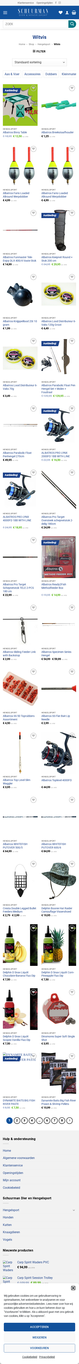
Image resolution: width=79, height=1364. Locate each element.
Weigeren (39, 1337)
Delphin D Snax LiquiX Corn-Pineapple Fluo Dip (57, 974)
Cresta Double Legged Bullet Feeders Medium (19, 910)
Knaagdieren (11, 1232)
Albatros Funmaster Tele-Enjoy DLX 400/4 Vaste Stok (19, 259)
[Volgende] (69, 1120)
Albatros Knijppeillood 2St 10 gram (20, 323)
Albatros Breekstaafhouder (57, 132)
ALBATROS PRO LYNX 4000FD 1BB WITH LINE (17, 518)
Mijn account (12, 1180)
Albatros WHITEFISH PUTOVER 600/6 (53, 846)
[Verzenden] (72, 24)
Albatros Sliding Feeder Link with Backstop (19, 653)
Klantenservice (26, 2)
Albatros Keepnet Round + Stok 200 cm (56, 259)
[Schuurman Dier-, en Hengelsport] (33, 12)
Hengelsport (44, 44)
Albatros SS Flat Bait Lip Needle (55, 717)
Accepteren (39, 1327)
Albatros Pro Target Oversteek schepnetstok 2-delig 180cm (57, 520)
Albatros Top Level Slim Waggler (16, 781)
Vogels (7, 1239)
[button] (73, 1288)
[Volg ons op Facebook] (56, 3)
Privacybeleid (47, 1356)
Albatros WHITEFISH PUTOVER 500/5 (15, 846)
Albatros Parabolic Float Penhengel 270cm (17, 454)
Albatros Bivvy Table (15, 132)
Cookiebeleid (29, 1356)
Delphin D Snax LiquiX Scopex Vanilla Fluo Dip (16, 1038)
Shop (31, 44)
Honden (8, 1217)
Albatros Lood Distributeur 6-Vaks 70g (20, 387)
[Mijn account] (67, 12)
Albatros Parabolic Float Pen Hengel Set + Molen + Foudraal (58, 389)
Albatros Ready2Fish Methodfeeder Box (53, 586)
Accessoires (32, 74)
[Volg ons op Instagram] (59, 3)
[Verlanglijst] (61, 12)
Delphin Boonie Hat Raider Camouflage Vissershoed (56, 910)
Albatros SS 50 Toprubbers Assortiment (19, 717)
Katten (7, 1225)
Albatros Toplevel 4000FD (56, 780)
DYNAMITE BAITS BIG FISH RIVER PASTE (19, 1102)
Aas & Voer (12, 74)
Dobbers (51, 74)
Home (22, 44)
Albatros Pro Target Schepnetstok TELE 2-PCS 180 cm (18, 588)
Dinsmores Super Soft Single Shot (58, 1038)
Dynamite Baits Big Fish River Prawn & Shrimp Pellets (58, 1102)
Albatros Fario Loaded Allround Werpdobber (16, 195)
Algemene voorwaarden (19, 1158)
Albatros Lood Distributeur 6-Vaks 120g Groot (58, 323)
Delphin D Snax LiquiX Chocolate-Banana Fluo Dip (19, 974)
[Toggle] (74, 1210)
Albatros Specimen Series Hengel (56, 653)
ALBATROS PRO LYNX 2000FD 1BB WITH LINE (55, 454)
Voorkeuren (39, 1348)
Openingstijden (44, 2)
